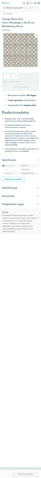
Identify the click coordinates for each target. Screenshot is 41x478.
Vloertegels (9, 13)
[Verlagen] (6, 76)
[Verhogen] (16, 76)
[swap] (37, 35)
